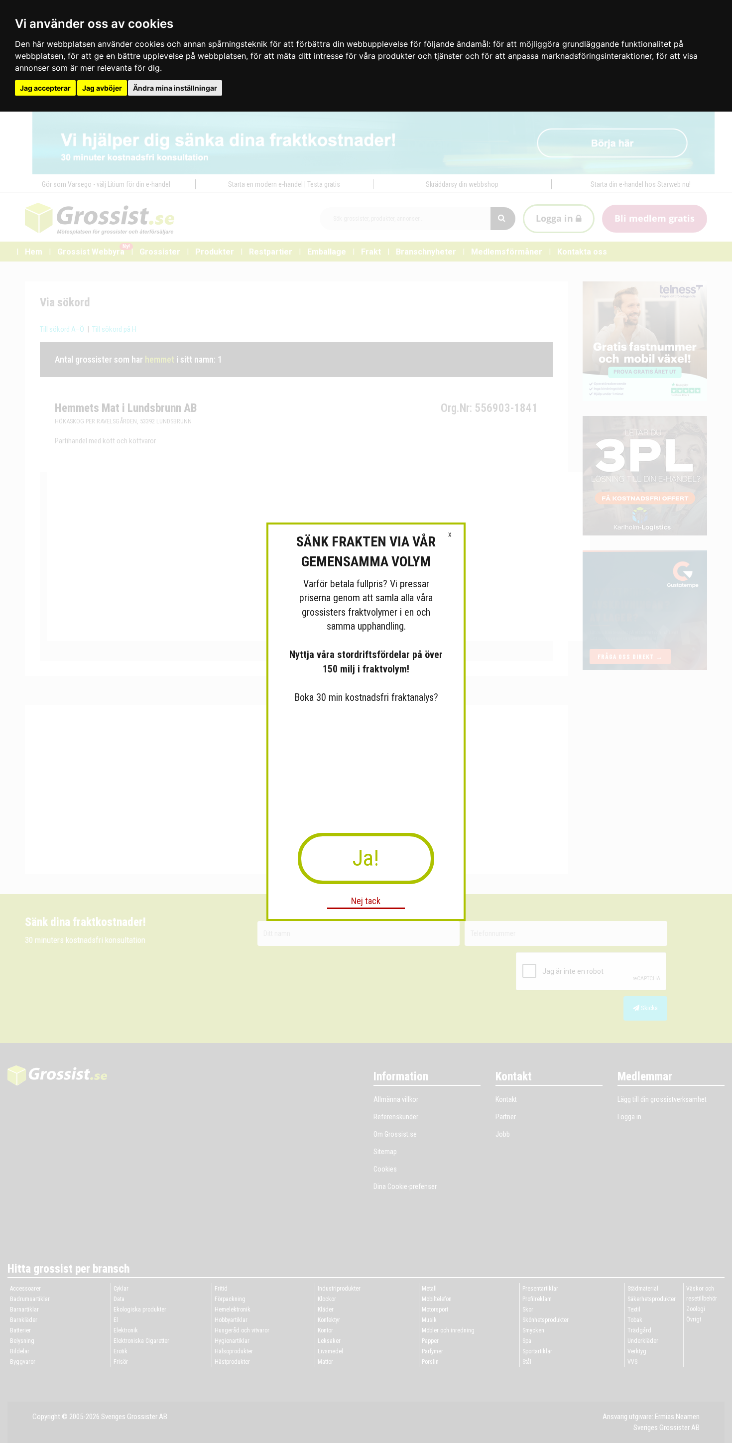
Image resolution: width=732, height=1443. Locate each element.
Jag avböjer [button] (102, 88)
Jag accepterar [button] (45, 88)
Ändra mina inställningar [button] (175, 88)
